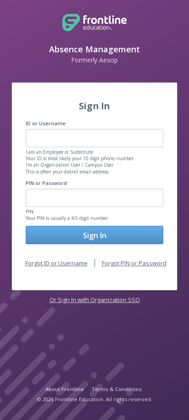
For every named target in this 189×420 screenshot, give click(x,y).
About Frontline (64, 389)
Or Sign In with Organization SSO (95, 300)
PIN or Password (46, 182)
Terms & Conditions (116, 389)
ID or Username (46, 123)
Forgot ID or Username (56, 263)
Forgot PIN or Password (134, 263)
